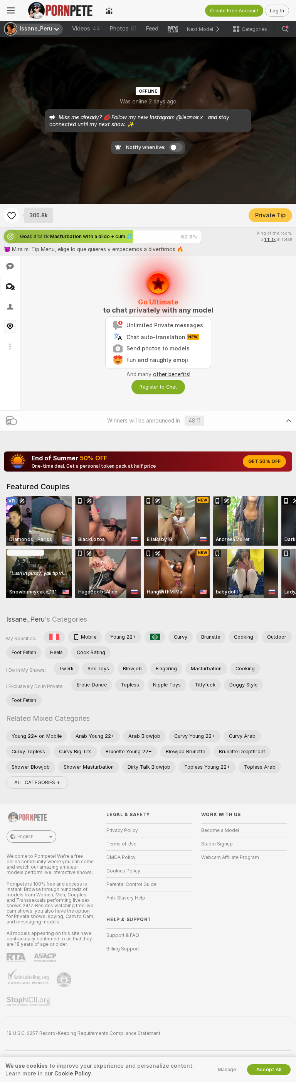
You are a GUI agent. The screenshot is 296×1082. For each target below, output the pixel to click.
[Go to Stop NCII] (29, 1001)
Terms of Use (121, 844)
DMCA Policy (121, 857)
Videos (86, 28)
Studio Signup (217, 844)
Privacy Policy (122, 830)
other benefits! (171, 374)
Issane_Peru (25, 619)
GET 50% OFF (264, 461)
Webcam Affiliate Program (230, 857)
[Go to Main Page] (60, 10)
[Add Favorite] (11, 215)
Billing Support (122, 949)
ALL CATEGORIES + (37, 782)
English (25, 836)
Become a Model (220, 830)
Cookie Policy (72, 1073)
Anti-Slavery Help (125, 898)
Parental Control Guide (131, 884)
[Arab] (155, 637)
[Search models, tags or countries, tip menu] (285, 29)
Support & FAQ (122, 935)
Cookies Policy (123, 871)
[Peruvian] (54, 637)
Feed (152, 28)
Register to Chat (158, 387)
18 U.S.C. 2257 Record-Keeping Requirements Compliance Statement (83, 1033)
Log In (277, 11)
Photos (122, 28)
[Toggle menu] (11, 10)
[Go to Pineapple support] (65, 979)
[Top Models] (109, 10)
